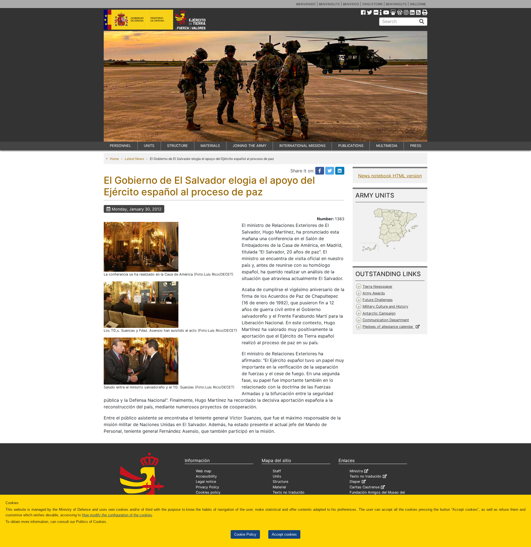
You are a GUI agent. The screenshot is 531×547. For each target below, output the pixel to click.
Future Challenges (378, 300)
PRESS (415, 146)
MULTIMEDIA (386, 146)
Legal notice (206, 481)
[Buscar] (422, 21)
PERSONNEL (120, 146)
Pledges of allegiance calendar (388, 327)
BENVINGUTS (329, 4)
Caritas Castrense (364, 487)
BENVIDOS (351, 4)
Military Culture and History (385, 306)
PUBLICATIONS (350, 146)
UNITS (149, 146)
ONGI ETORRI (372, 4)
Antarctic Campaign (379, 313)
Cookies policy (208, 492)
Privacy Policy (207, 487)
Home (114, 159)
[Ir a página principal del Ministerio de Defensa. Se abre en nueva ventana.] (138, 19)
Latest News (134, 159)
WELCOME (418, 4)
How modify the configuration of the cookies (117, 515)
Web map (203, 471)
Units (277, 476)
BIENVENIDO (306, 4)
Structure (280, 481)
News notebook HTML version (390, 175)
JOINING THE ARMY (250, 146)
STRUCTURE (177, 146)
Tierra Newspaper (377, 286)
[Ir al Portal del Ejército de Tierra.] (197, 19)
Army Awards (374, 293)
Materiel (279, 487)
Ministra (356, 471)
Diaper (355, 481)
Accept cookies (284, 534)
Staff (277, 471)
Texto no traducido (288, 492)
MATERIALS (210, 146)
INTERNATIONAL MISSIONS (302, 146)
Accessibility (206, 476)
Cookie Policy (245, 534)
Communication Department (386, 320)
